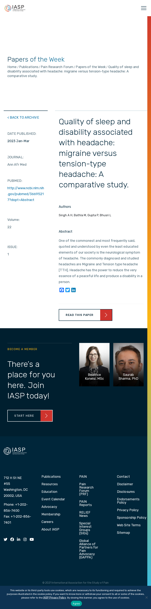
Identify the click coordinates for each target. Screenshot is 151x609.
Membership (50, 514)
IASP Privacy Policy (54, 597)
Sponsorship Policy (131, 518)
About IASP (50, 529)
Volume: (13, 220)
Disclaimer (125, 484)
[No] (146, 597)
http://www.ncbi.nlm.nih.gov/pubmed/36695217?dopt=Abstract (25, 194)
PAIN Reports (85, 503)
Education (49, 492)
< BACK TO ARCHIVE (23, 117)
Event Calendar (53, 499)
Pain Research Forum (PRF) (86, 489)
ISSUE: (12, 247)
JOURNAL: (15, 157)
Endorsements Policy (128, 501)
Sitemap (123, 533)
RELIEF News (85, 514)
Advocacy (49, 507)
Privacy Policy (128, 510)
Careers (47, 522)
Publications (51, 477)
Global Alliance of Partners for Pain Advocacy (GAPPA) (88, 549)
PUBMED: (14, 181)
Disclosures (126, 492)
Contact (123, 477)
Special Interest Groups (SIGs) (85, 528)
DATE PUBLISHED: (21, 134)
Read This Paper (80, 315)
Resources (49, 484)
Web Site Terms (129, 525)
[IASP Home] (15, 8)
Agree (76, 603)
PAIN (83, 477)
